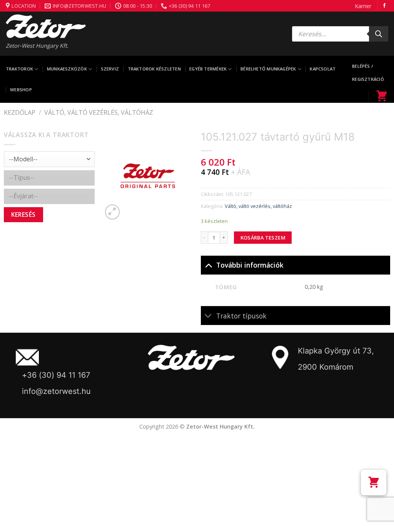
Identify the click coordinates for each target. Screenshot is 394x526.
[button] (373, 482)
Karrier (363, 6)
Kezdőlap (19, 112)
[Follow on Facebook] (384, 5)
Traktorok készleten (154, 69)
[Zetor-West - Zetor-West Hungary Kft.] (46, 26)
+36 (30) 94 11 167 (56, 375)
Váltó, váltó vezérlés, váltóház (98, 112)
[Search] (378, 34)
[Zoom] (112, 211)
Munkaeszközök (67, 69)
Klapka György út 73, (336, 350)
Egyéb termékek (208, 69)
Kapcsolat (323, 69)
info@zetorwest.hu (56, 391)
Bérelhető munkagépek (268, 69)
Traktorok (19, 69)
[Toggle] (208, 264)
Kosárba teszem (262, 237)
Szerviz (110, 69)
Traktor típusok (241, 315)
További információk (250, 265)
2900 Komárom (325, 367)
